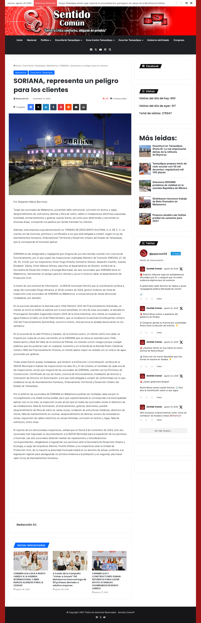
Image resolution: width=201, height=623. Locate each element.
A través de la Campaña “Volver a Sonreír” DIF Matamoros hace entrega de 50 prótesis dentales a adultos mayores (69, 579)
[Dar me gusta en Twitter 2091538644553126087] (153, 367)
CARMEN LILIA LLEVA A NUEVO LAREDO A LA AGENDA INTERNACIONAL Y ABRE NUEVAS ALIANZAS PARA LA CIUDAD (30, 579)
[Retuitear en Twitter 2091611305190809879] (147, 333)
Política (45, 40)
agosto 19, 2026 (171, 407)
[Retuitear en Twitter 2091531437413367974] (147, 398)
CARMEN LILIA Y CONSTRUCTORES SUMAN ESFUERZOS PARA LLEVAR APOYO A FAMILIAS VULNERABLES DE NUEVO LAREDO (106, 581)
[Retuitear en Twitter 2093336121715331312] (147, 299)
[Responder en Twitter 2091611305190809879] (141, 333)
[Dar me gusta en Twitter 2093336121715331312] (153, 299)
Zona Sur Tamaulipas (129, 40)
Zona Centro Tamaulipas (99, 40)
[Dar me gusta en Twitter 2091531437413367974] (153, 398)
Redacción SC (22, 98)
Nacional (31, 40)
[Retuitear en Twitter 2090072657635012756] (147, 420)
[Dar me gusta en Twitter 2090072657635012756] (153, 420)
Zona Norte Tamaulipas (67, 40)
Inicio (20, 40)
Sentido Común (154, 268)
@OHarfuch (175, 415)
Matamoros (52, 65)
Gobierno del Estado (158, 40)
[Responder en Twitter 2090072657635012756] (141, 420)
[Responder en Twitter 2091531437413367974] (141, 398)
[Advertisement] (70, 486)
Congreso (179, 40)
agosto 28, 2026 (171, 268)
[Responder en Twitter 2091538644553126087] (141, 367)
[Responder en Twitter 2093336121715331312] (141, 299)
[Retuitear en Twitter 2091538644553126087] (147, 367)
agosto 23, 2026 (171, 308)
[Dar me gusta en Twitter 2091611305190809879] (153, 333)
